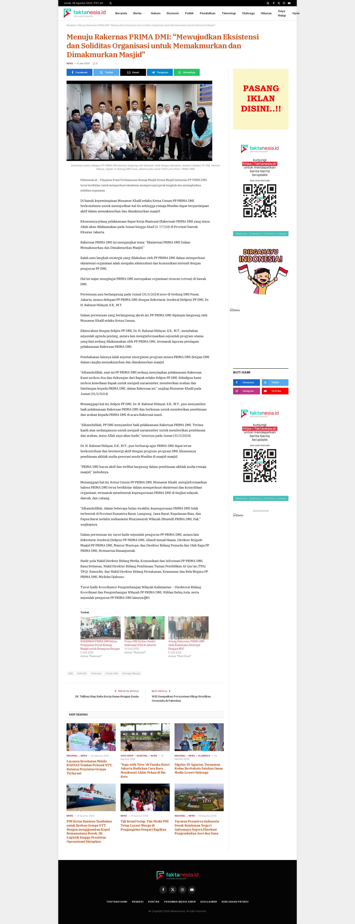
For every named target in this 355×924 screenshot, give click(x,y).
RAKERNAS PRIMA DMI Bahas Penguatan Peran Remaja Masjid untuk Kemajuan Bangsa (100, 645)
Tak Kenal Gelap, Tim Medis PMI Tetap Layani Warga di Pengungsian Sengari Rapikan (145, 825)
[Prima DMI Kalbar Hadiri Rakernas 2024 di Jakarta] (144, 627)
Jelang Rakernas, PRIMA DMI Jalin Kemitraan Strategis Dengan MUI (186, 645)
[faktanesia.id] (85, 13)
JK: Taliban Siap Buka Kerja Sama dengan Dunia (107, 696)
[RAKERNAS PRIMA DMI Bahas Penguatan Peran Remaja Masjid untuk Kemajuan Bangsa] (100, 627)
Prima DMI (112, 673)
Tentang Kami (116, 901)
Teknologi (229, 13)
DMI (70, 673)
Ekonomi (173, 13)
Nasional (72, 755)
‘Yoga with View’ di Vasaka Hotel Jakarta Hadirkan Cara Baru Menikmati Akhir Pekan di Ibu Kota (145, 770)
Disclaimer (208, 901)
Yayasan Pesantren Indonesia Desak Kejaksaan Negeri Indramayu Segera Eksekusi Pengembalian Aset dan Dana (197, 827)
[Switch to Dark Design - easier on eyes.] (110, 3)
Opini (296, 13)
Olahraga (248, 13)
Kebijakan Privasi (235, 901)
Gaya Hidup (282, 13)
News (70, 63)
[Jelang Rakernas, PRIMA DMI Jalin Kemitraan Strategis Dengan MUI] (188, 627)
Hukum (155, 13)
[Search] (268, 3)
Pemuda (96, 673)
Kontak (153, 901)
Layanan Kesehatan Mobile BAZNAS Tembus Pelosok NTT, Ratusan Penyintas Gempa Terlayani (89, 767)
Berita (137, 13)
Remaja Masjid (131, 673)
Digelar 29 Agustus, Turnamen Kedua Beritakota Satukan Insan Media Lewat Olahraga (199, 769)
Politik (189, 13)
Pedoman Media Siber (180, 901)
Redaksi (137, 901)
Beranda (121, 13)
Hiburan (266, 13)
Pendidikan (207, 13)
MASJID (82, 673)
